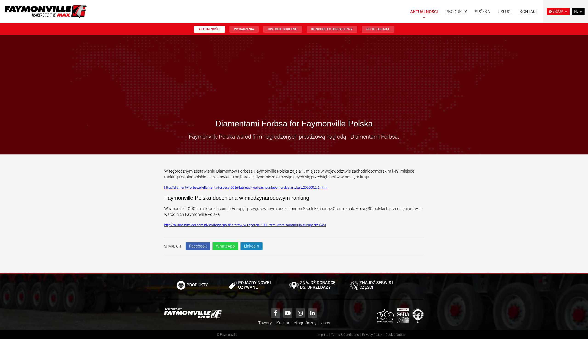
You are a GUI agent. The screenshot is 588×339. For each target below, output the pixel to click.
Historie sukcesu (282, 29)
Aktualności (424, 11)
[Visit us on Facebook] (275, 313)
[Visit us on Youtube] (288, 313)
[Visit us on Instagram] (300, 313)
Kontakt (529, 11)
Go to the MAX (378, 29)
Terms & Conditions (345, 334)
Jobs (325, 322)
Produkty (456, 11)
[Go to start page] (46, 11)
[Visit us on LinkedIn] (312, 313)
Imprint (322, 334)
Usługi (505, 11)
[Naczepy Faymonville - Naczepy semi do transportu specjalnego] (193, 313)
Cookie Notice (395, 334)
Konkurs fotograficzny (332, 29)
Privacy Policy (372, 334)
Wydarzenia (244, 29)
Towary (265, 322)
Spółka (482, 11)
